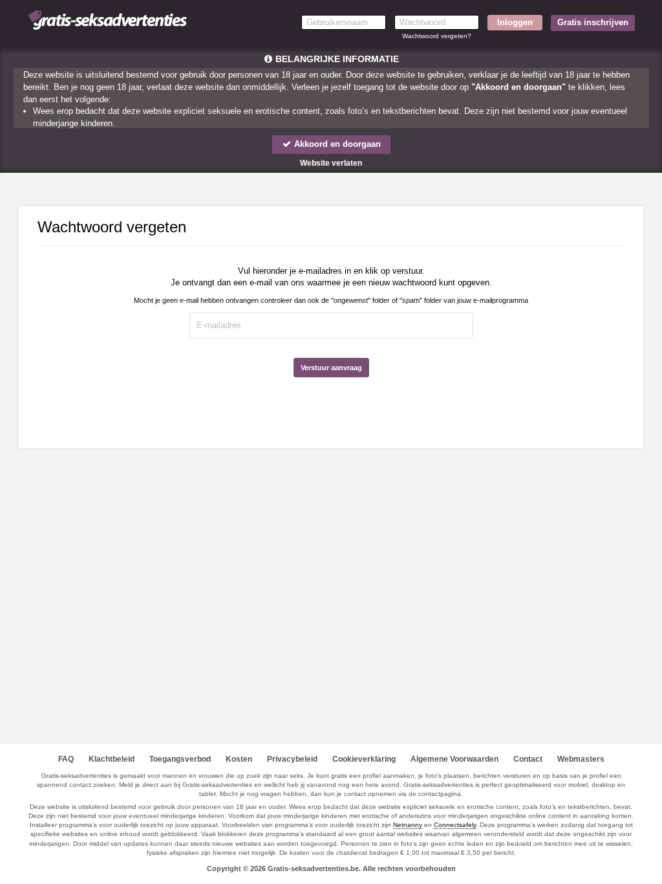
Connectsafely (455, 824)
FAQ (66, 759)
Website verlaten (331, 163)
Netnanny (407, 824)
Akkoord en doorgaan (336, 144)
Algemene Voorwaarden (454, 759)
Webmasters (580, 759)
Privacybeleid (292, 759)
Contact (527, 759)
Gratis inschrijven (592, 22)
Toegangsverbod (180, 759)
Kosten (239, 759)
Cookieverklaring (364, 759)
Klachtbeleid (111, 759)
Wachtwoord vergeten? (436, 35)
